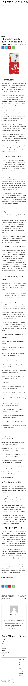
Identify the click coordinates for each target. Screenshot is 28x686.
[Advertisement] (14, 21)
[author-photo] (14, 612)
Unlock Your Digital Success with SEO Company (22, 596)
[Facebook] (2, 47)
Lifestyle (7, 5)
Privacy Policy (22, 671)
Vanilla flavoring (9, 577)
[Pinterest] (9, 47)
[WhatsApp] (13, 47)
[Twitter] (6, 47)
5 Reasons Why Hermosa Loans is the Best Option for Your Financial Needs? (7, 597)
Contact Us (21, 673)
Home (2, 5)
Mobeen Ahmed (6, 44)
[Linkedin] (15, 628)
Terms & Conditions (21, 669)
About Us (21, 675)
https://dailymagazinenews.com (14, 616)
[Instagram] (12, 628)
